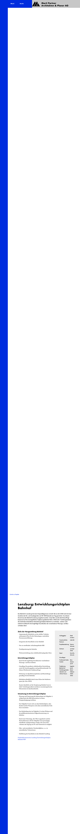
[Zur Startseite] (50, 3)
